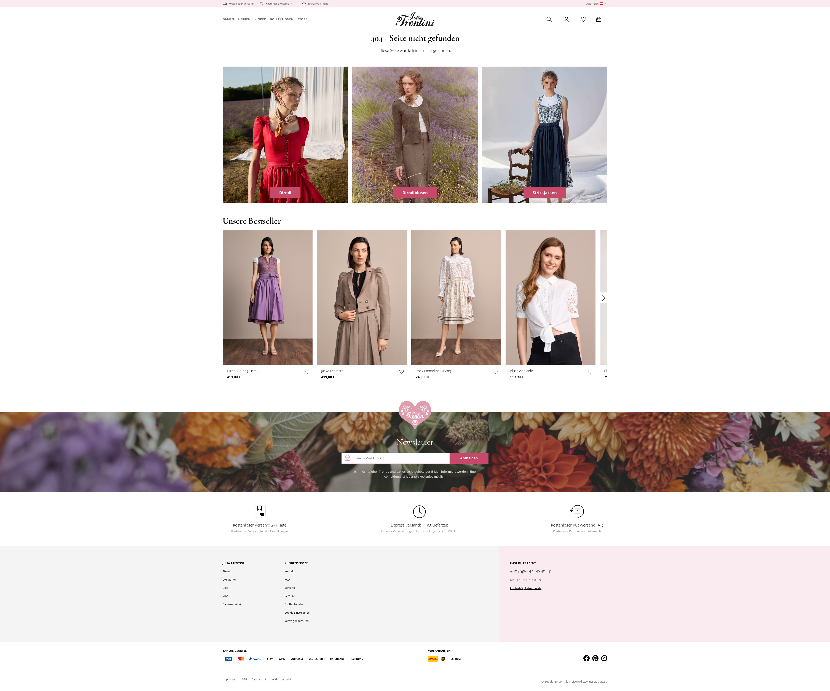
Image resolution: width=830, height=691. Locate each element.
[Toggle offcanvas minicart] (598, 19)
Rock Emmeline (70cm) (433, 371)
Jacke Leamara (332, 371)
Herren (244, 19)
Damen (228, 19)
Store (302, 19)
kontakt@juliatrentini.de (525, 588)
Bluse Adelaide (521, 371)
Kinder (260, 19)
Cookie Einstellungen (297, 612)
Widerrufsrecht (281, 679)
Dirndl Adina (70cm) (242, 371)
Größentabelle (293, 604)
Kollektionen (281, 19)
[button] (596, 4)
